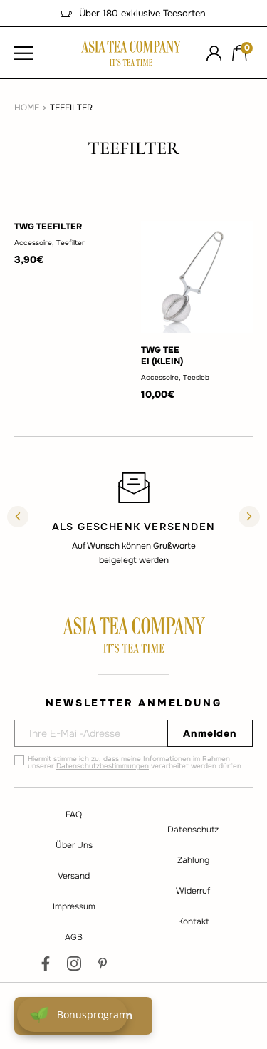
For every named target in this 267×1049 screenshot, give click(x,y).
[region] (133, 518)
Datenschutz (193, 829)
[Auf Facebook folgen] (45, 963)
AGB (74, 937)
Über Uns (74, 845)
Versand (74, 876)
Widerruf (193, 890)
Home (26, 107)
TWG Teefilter (48, 226)
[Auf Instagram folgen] (74, 963)
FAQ (74, 814)
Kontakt (193, 921)
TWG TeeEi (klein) (162, 355)
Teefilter (71, 107)
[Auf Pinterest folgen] (102, 963)
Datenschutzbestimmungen (102, 765)
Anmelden (210, 733)
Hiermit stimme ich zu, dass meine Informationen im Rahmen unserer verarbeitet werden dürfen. (136, 762)
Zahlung (193, 860)
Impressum (74, 906)
